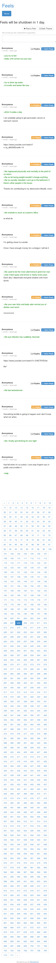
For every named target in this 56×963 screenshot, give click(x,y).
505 (38, 816)
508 (12, 821)
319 (12, 696)
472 (5, 798)
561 (38, 853)
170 (45, 595)
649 (18, 913)
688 (45, 936)
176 (38, 599)
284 (12, 673)
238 (32, 641)
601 (25, 881)
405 (25, 752)
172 (12, 599)
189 (32, 609)
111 (25, 558)
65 (5, 535)
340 (12, 710)
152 (18, 586)
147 (32, 581)
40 (16, 521)
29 (5, 516)
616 (32, 890)
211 (38, 623)
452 (12, 784)
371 (32, 729)
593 (18, 876)
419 (25, 761)
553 (32, 849)
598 (5, 881)
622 (25, 895)
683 (12, 936)
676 (12, 932)
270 (12, 664)
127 (38, 567)
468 (25, 793)
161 (32, 590)
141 (38, 576)
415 (45, 756)
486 (5, 807)
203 (32, 618)
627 (12, 899)
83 (5, 544)
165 (12, 595)
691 (18, 941)
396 (12, 747)
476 (32, 798)
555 (45, 849)
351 (38, 715)
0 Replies (36, 49)
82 (49, 539)
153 (25, 586)
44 (38, 521)
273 (32, 664)
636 (25, 904)
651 (32, 913)
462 (32, 789)
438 (12, 775)
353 (5, 719)
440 (25, 775)
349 (25, 715)
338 (45, 706)
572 (18, 862)
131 (18, 572)
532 (32, 835)
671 (25, 927)
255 (5, 655)
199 (5, 618)
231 (32, 636)
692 (25, 941)
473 (12, 798)
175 (32, 599)
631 (38, 899)
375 (12, 733)
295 (38, 678)
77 (21, 539)
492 (45, 807)
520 (45, 826)
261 (45, 655)
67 (16, 535)
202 (25, 618)
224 (32, 632)
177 (45, 599)
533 (38, 835)
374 (5, 733)
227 (5, 636)
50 (21, 526)
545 (25, 844)
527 (45, 830)
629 (25, 899)
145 (18, 581)
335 (25, 706)
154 (32, 586)
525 (32, 830)
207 (12, 623)
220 (5, 632)
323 (38, 696)
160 (25, 590)
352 (45, 715)
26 (38, 512)
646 (45, 909)
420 (32, 761)
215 (18, 627)
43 (33, 521)
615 (25, 890)
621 (18, 895)
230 (25, 636)
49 (16, 526)
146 (25, 581)
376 (18, 733)
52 (33, 526)
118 (25, 563)
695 (45, 941)
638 (38, 904)
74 (5, 539)
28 (49, 512)
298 (12, 683)
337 (38, 706)
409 (5, 756)
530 (18, 835)
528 (5, 835)
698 (18, 946)
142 (45, 576)
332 (5, 706)
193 (12, 613)
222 (18, 632)
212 (45, 623)
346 (5, 715)
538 (25, 839)
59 (21, 530)
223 (25, 632)
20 (5, 512)
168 (32, 595)
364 (32, 724)
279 (25, 669)
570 (5, 862)
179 (12, 604)
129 (5, 572)
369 (18, 729)
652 (38, 913)
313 (18, 692)
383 (18, 738)
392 (32, 743)
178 (5, 604)
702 (45, 946)
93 (10, 549)
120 (38, 563)
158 (12, 590)
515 (12, 826)
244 (25, 646)
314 (25, 692)
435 (38, 770)
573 (25, 862)
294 (32, 678)
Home (6, 13)
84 (10, 544)
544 (18, 844)
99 (44, 549)
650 (25, 913)
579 (18, 867)
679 (32, 932)
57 (10, 530)
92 (5, 549)
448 (32, 779)
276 (5, 669)
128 (45, 567)
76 (16, 539)
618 (45, 890)
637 (32, 904)
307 (25, 687)
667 (45, 922)
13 (16, 507)
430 (5, 770)
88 (33, 544)
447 (25, 779)
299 (18, 683)
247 (45, 646)
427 (32, 766)
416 (5, 761)
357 (32, 719)
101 (5, 553)
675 (5, 932)
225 (38, 632)
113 (38, 558)
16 (33, 507)
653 (45, 913)
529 (12, 835)
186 (12, 609)
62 (38, 530)
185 (5, 609)
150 (5, 586)
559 (25, 853)
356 (25, 719)
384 (25, 738)
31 (16, 516)
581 (32, 867)
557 (12, 853)
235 (12, 641)
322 (32, 696)
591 (5, 876)
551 (18, 849)
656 (18, 918)
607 (18, 886)
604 (45, 881)
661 (5, 922)
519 (38, 826)
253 (38, 650)
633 (5, 904)
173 (18, 599)
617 (38, 890)
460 (18, 789)
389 (12, 743)
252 (32, 650)
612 (5, 890)
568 (38, 858)
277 (12, 669)
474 (18, 798)
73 (49, 535)
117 (18, 563)
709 (45, 950)
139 (25, 576)
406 (32, 752)
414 (38, 756)
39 (10, 521)
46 (49, 521)
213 (5, 627)
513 (45, 821)
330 (38, 701)
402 (5, 752)
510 (25, 821)
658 (32, 918)
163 (45, 590)
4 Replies (36, 105)
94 (16, 549)
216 (25, 627)
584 (5, 872)
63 (44, 530)
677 (18, 932)
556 (5, 853)
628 (18, 899)
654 (5, 918)
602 (32, 881)
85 (16, 544)
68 (21, 535)
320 (18, 696)
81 (44, 539)
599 (12, 881)
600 (18, 881)
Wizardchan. (34, 962)
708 (38, 950)
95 (21, 549)
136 (5, 576)
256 (12, 655)
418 (18, 761)
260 (38, 655)
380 (45, 733)
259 (32, 655)
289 (45, 673)
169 (38, 595)
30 (10, 516)
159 (18, 590)
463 (38, 789)
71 (38, 535)
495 (18, 812)
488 (18, 807)
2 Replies (36, 205)
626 (5, 899)
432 (18, 770)
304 (5, 687)
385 (32, 738)
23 (21, 512)
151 (12, 586)
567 (32, 858)
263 (12, 659)
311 (5, 692)
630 (32, 899)
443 (45, 775)
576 (45, 862)
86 (21, 544)
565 (18, 858)
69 (27, 535)
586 (18, 872)
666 (38, 922)
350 (32, 715)
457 (45, 784)
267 (38, 659)
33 (27, 516)
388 (5, 743)
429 (45, 766)
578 (12, 867)
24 (27, 512)
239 (38, 641)
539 (32, 839)
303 (45, 683)
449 (38, 779)
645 (38, 909)
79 (33, 539)
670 (18, 927)
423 (5, 766)
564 (12, 858)
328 (25, 701)
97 (33, 549)
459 (12, 789)
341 (18, 710)
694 (38, 941)
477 (38, 798)
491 (38, 807)
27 (44, 512)
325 (5, 701)
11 (5, 507)
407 (38, 752)
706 (25, 950)
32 (21, 516)
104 (25, 553)
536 (12, 839)
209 (25, 623)
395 (5, 747)
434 (32, 770)
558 (18, 853)
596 (38, 876)
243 (18, 646)
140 (32, 576)
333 (12, 706)
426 (25, 766)
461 (25, 789)
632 (45, 899)
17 (38, 507)
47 (5, 526)
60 (27, 530)
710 (5, 955)
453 (18, 784)
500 (5, 816)
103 (18, 553)
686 (32, 936)
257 (18, 655)
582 (38, 867)
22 (16, 512)
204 (38, 618)
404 (18, 752)
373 (45, 729)
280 (32, 669)
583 (45, 867)
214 (12, 627)
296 (45, 678)
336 (32, 706)
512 (38, 821)
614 (18, 890)
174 (25, 599)
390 (18, 743)
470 (38, 793)
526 (38, 830)
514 (5, 826)
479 (5, 803)
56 (5, 530)
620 (12, 895)
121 (45, 563)
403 (12, 752)
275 (45, 664)
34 (33, 516)
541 (45, 839)
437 (5, 775)
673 (38, 927)
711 (12, 955)
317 (45, 692)
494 (12, 812)
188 (25, 609)
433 (25, 770)
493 (5, 812)
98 (38, 549)
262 (5, 659)
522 (12, 830)
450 (45, 779)
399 (32, 747)
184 (45, 604)
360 (5, 724)
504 (32, 816)
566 (25, 858)
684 (18, 936)
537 (18, 839)
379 (38, 733)
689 (5, 941)
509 (18, 821)
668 (5, 927)
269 (5, 664)
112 (32, 558)
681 (45, 932)
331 (45, 701)
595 (32, 876)
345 (45, 710)
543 (12, 844)
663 (18, 922)
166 (18, 595)
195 (25, 613)
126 (32, 567)
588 (32, 872)
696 (5, 946)
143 (5, 581)
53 (38, 526)
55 (49, 526)
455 (32, 784)
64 (49, 530)
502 (18, 816)
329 (32, 701)
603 (38, 881)
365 (38, 724)
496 (25, 812)
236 (18, 641)
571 (12, 862)
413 (32, 756)
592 (12, 876)
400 (38, 747)
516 (18, 826)
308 (32, 687)
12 (10, 507)
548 (45, 844)
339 (5, 710)
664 (25, 922)
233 (45, 636)
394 (45, 743)
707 (32, 950)
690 (12, 941)
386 (38, 738)
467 (18, 793)
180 (18, 604)
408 (45, 752)
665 (32, 922)
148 (38, 581)
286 (25, 673)
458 (5, 789)
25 (33, 512)
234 (5, 641)
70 (33, 535)
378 (32, 733)
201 (18, 618)
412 (25, 756)
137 (12, 576)
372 (38, 729)
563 (5, 858)
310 (45, 687)
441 (32, 775)
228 (12, 636)
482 (25, 803)
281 (38, 669)
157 (5, 590)
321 (25, 696)
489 (25, 807)
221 (12, 632)
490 (32, 807)
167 (25, 595)
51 (27, 526)
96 (27, 549)
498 (38, 812)
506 (45, 816)
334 (18, 706)
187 (18, 609)
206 (5, 623)
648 (12, 913)
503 (25, 816)
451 (5, 784)
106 (38, 553)
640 (5, 909)
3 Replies (36, 164)
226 (45, 632)
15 (27, 507)
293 (25, 678)
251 (25, 650)
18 (44, 507)
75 (10, 539)
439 (18, 775)
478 (45, 798)
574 (32, 862)
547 (38, 844)
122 (5, 567)
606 (12, 886)
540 (38, 839)
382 (12, 738)
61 (33, 530)
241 (5, 646)
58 (16, 530)
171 (5, 599)
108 (5, 558)
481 (18, 803)
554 (38, 849)
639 (45, 904)
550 (12, 849)
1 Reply (37, 137)
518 (32, 826)
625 (45, 895)
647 (5, 913)
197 (38, 613)
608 (25, 886)
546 (32, 844)
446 (18, 779)
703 (5, 950)
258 (25, 655)
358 (38, 719)
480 (12, 803)
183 (38, 604)
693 (32, 941)
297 (5, 683)
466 (12, 793)
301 (32, 683)
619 (5, 895)
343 (32, 710)
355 (18, 719)
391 (25, 743)
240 (45, 641)
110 (18, 558)
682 (5, 936)
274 (38, 664)
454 (25, 784)
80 (38, 539)
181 (25, 604)
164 (5, 595)
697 (12, 946)
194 (18, 613)
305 (12, 687)
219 (45, 627)
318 (5, 696)
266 (32, 659)
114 (45, 558)
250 (18, 650)
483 (32, 803)
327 (18, 701)
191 (45, 609)
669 (12, 927)
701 (38, 946)
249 (12, 650)
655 (12, 918)
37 (49, 516)
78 (27, 539)
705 (18, 950)
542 (5, 844)
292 (18, 678)
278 (18, 669)
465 (5, 793)
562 (45, 853)
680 (38, 932)
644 (32, 909)
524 (25, 830)
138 (18, 576)
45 (44, 521)
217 (32, 627)
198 (45, 613)
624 (38, 895)
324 (45, 696)
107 (45, 553)
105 (32, 553)
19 (49, 507)
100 (50, 549)
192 (5, 613)
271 (18, 664)
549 (5, 849)
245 (32, 646)
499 (45, 812)
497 (32, 812)
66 (10, 535)
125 (25, 567)
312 (12, 692)
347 (12, 715)
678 (25, 932)
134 (38, 572)
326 (12, 701)
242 (12, 646)
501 (12, 816)
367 (5, 729)
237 (25, 641)
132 (25, 572)
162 (38, 590)
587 (25, 872)
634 (12, 904)
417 (12, 761)
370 (25, 729)
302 (38, 683)
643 (25, 909)
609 (32, 886)
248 (5, 650)
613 (12, 890)
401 (45, 747)
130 (12, 572)
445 (12, 779)
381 (5, 738)
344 (38, 710)
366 (45, 724)
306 (18, 687)
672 (32, 927)
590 (45, 872)
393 (38, 743)
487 (12, 807)
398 (25, 747)
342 (25, 710)
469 (32, 793)
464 (45, 789)
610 (38, 886)
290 (5, 678)
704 (12, 950)
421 (38, 761)
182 (32, 604)
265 (25, 659)
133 (32, 572)
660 (45, 918)
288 (38, 673)
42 (27, 521)
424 (12, 766)
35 (38, 516)
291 (12, 678)
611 (45, 886)
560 (32, 853)
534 (45, 835)
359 (45, 719)
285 (18, 673)
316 (38, 692)
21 (10, 512)
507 (5, 821)
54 (44, 526)
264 (18, 659)
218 (38, 627)
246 (38, 646)
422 (45, 761)
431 (12, 770)
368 (12, 729)
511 (32, 821)
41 (21, 521)
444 (5, 779)
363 (25, 724)
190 (38, 609)
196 (32, 613)
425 (18, 766)
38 (5, 521)
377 (25, 733)
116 (12, 563)
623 (32, 895)
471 (45, 793)
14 (21, 507)
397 (18, 747)
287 (32, 673)
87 (27, 544)
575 (38, 862)
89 (38, 544)
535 (5, 839)
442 (38, 775)
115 (5, 563)
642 (18, 909)
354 (12, 719)
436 (45, 770)
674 (45, 927)
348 (18, 715)
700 (32, 946)
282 (45, 669)
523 (18, 830)
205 (45, 618)
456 (38, 784)
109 (12, 558)
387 (45, 738)
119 (32, 563)
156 (45, 586)
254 (45, 650)
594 (25, 876)
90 (44, 544)
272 (25, 664)
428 (38, 766)
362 (18, 724)
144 (12, 581)
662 (12, 922)
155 (38, 586)
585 (12, 872)
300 (25, 683)
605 (5, 886)
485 (45, 803)
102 (12, 553)
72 (44, 535)
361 (12, 724)
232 (38, 636)
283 (5, 673)
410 (12, 756)
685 (25, 936)
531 (25, 835)
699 (25, 946)
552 (25, 849)
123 (12, 567)
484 (38, 803)
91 (49, 544)
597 (45, 876)
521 (5, 830)
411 (18, 756)
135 (45, 572)
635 (18, 904)
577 (5, 867)
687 (38, 936)
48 (10, 526)
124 (18, 567)
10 (50, 503)
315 (32, 692)
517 (25, 826)
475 (25, 798)
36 (44, 516)
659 (38, 918)
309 (38, 687)
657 (25, 918)
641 (12, 909)
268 (45, 659)
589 (38, 872)
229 (18, 636)
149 (45, 581)
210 (32, 623)
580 (25, 867)
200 (12, 618)
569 (45, 858)
